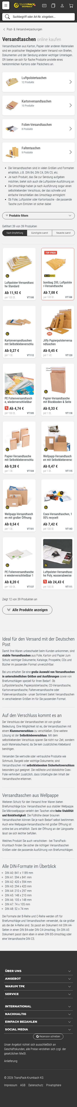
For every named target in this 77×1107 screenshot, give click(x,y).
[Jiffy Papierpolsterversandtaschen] (49, 332)
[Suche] (7, 17)
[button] (5, 5)
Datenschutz (35, 1085)
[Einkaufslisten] (53, 6)
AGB (22, 1085)
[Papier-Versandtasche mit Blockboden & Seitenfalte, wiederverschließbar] (49, 390)
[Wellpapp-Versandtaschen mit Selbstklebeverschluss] (49, 448)
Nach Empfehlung (15, 232)
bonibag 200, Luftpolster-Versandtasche (57, 284)
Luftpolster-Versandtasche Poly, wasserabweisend (57, 575)
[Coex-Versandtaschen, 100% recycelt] (49, 506)
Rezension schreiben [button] (49, 1036)
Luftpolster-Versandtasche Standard (19, 284)
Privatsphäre (53, 1085)
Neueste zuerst (63, 232)
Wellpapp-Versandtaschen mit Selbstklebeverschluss (57, 459)
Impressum (10, 1085)
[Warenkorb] (71, 6)
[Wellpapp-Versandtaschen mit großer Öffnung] (10, 506)
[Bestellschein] (44, 6)
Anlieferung (10, 1061)
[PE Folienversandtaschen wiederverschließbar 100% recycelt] (10, 564)
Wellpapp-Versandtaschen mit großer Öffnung (19, 515)
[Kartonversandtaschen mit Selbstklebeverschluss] (10, 332)
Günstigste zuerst (39, 232)
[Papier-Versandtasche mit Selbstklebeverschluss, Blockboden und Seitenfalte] (10, 448)
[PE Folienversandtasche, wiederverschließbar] (10, 390)
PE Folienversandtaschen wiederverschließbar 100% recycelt (19, 575)
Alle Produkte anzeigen (29, 610)
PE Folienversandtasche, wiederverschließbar (18, 400)
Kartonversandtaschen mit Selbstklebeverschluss (19, 344)
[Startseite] (25, 5)
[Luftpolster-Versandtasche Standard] (10, 275)
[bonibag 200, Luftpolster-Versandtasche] (49, 274)
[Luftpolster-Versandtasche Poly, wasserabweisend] (49, 564)
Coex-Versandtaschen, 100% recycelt (57, 515)
